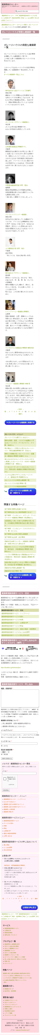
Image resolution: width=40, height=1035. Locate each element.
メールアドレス (7, 730)
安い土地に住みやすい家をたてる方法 (15, 959)
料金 (22, 18)
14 (32, 411)
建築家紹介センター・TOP (10, 15)
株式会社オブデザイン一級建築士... (17, 273)
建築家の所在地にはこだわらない (14, 726)
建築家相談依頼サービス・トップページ (16, 613)
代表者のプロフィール (11, 1000)
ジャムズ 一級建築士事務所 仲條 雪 (17, 384)
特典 (5, 826)
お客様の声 (7, 18)
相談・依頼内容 (7, 688)
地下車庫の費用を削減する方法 (15, 509)
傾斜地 (22, 973)
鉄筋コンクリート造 (25, 978)
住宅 (11, 975)
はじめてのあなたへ (10, 802)
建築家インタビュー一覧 (12, 955)
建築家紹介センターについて (13, 1007)
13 (28, 411)
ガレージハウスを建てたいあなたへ (17, 437)
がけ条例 (5, 980)
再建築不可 (16, 978)
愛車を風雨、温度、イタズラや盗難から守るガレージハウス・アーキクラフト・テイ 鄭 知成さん (19, 442)
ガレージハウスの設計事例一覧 (15, 483)
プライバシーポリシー (11, 1004)
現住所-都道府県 (7, 750)
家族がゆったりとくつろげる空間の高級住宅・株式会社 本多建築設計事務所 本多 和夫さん (19, 549)
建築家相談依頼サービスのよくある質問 (16, 632)
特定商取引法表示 (10, 1011)
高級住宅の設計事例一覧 (13, 571)
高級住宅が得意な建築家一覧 (15, 568)
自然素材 (16, 973)
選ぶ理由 (6, 845)
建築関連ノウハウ (10, 950)
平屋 (16, 980)
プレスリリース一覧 (10, 1015)
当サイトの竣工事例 (10, 953)
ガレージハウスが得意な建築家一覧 (17, 480)
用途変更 (11, 980)
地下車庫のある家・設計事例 (15, 537)
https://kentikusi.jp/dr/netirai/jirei (11, 667)
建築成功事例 (8, 932)
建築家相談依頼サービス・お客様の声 (15, 623)
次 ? (32, 898)
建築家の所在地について (10, 720)
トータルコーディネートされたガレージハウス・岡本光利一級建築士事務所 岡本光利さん (19, 469)
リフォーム (6, 975)
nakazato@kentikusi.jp (23, 1030)
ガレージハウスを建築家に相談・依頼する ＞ (21, 492)
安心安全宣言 (8, 850)
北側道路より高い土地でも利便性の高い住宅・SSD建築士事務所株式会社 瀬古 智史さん (20, 523)
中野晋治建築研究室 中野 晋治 (16, 185)
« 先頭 (19, 409)
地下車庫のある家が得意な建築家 (16, 534)
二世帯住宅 (16, 975)
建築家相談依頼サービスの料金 (12, 626)
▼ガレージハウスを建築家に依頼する (20, 422)
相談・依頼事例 (17, 916)
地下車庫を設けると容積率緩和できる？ (19, 512)
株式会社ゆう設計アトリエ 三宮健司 (18, 90)
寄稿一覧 (7, 961)
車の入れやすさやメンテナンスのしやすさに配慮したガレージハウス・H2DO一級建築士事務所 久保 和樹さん (20, 461)
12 (24, 898)
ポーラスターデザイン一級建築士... (17, 122)
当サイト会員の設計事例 (12, 946)
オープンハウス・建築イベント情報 (15, 957)
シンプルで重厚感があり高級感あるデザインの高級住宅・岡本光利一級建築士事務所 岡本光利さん (20, 556)
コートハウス (22, 980)
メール (4, 771)
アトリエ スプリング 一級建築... (16, 214)
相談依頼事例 (16, 18)
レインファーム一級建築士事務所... (17, 311)
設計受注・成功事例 (10, 991)
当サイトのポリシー (10, 1002)
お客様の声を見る (29, 908)
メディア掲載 (8, 1013)
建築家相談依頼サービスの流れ (12, 616)
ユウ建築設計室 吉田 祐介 (14, 248)
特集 (25, 25)
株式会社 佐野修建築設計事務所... (15, 865)
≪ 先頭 (19, 896)
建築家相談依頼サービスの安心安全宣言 (16, 635)
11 (22, 411)
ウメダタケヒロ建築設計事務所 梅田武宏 (19, 348)
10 (19, 411)
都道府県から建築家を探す (12, 944)
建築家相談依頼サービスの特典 (12, 620)
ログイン (9, 20)
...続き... (5, 982)
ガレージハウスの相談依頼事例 (15, 486)
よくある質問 (29, 18)
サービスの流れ (8, 823)
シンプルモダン (7, 978)
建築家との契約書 (9, 809)
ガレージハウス (25, 975)
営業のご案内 (8, 1009)
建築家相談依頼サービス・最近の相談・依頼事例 (19, 629)
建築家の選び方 (8, 812)
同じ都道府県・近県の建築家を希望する (17, 723)
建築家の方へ (9, 989)
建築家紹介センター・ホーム (11, 25)
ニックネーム (6, 741)
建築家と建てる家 (8, 973)
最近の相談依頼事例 (10, 833)
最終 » (21, 414)
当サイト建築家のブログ (12, 948)
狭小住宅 (26, 973)
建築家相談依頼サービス (11, 821)
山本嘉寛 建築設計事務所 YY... (16, 147)
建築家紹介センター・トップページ (15, 799)
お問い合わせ (8, 836)
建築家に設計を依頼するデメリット (15, 807)
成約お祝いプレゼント (11, 935)
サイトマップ (12, 919)
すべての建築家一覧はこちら (14, 74)
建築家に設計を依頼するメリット (14, 804)
